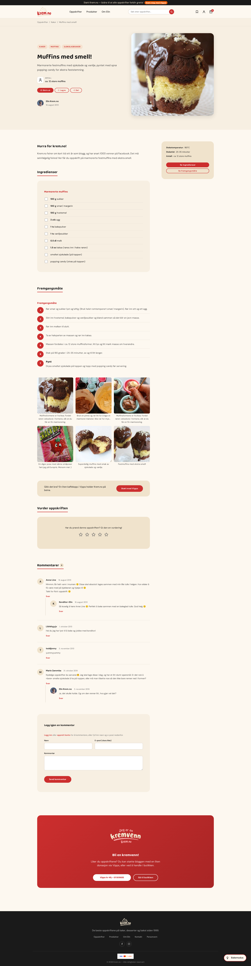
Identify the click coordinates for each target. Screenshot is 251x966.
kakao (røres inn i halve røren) (69, 247)
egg (55, 219)
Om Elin (106, 11)
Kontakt (138, 937)
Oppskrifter (75, 11)
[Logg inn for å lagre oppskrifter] (197, 12)
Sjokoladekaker (72, 47)
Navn (46, 740)
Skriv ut (46, 90)
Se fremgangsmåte (187, 171)
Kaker (53, 22)
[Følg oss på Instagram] (129, 944)
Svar (48, 596)
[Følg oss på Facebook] (122, 944)
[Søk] (171, 11)
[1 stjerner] (80, 534)
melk (56, 240)
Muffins (55, 47)
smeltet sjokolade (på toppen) (66, 254)
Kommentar (49, 753)
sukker (57, 199)
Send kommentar (57, 779)
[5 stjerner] (106, 534)
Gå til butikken (145, 877)
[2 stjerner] (87, 534)
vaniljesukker (59, 233)
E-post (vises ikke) (103, 740)
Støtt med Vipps (129, 488)
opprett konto (63, 735)
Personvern (152, 937)
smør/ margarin (61, 206)
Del (77, 90)
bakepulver (58, 226)
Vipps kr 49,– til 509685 (112, 877)
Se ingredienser (188, 165)
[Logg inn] (204, 12)
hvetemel (58, 212)
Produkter (91, 11)
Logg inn (48, 735)
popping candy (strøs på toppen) (67, 261)
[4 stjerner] (100, 534)
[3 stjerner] (93, 534)
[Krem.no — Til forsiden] (44, 12)
